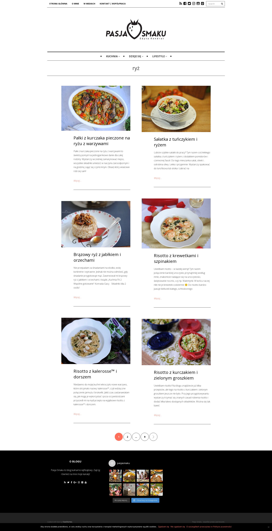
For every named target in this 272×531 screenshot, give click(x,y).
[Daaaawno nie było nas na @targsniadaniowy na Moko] (156, 489)
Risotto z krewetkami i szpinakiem (176, 258)
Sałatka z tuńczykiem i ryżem (175, 142)
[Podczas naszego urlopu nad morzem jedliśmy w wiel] (143, 489)
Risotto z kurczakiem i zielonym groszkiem (176, 375)
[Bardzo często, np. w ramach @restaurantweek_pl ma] (156, 476)
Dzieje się (135, 56)
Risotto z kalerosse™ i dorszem (95, 374)
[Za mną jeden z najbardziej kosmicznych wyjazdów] (143, 476)
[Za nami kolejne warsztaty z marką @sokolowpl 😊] (115, 489)
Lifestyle (158, 56)
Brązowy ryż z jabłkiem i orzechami (97, 257)
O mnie (75, 3)
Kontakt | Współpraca (113, 3)
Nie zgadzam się (178, 526)
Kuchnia (112, 56)
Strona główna (58, 3)
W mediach (89, 3)
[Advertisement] (186, 477)
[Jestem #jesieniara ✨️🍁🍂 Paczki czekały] (129, 489)
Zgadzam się (163, 526)
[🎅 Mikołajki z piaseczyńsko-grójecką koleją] (115, 476)
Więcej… (77, 180)
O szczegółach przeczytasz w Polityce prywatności (208, 526)
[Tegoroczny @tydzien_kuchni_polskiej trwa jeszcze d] (129, 476)
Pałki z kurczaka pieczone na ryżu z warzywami (102, 140)
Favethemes (67, 522)
